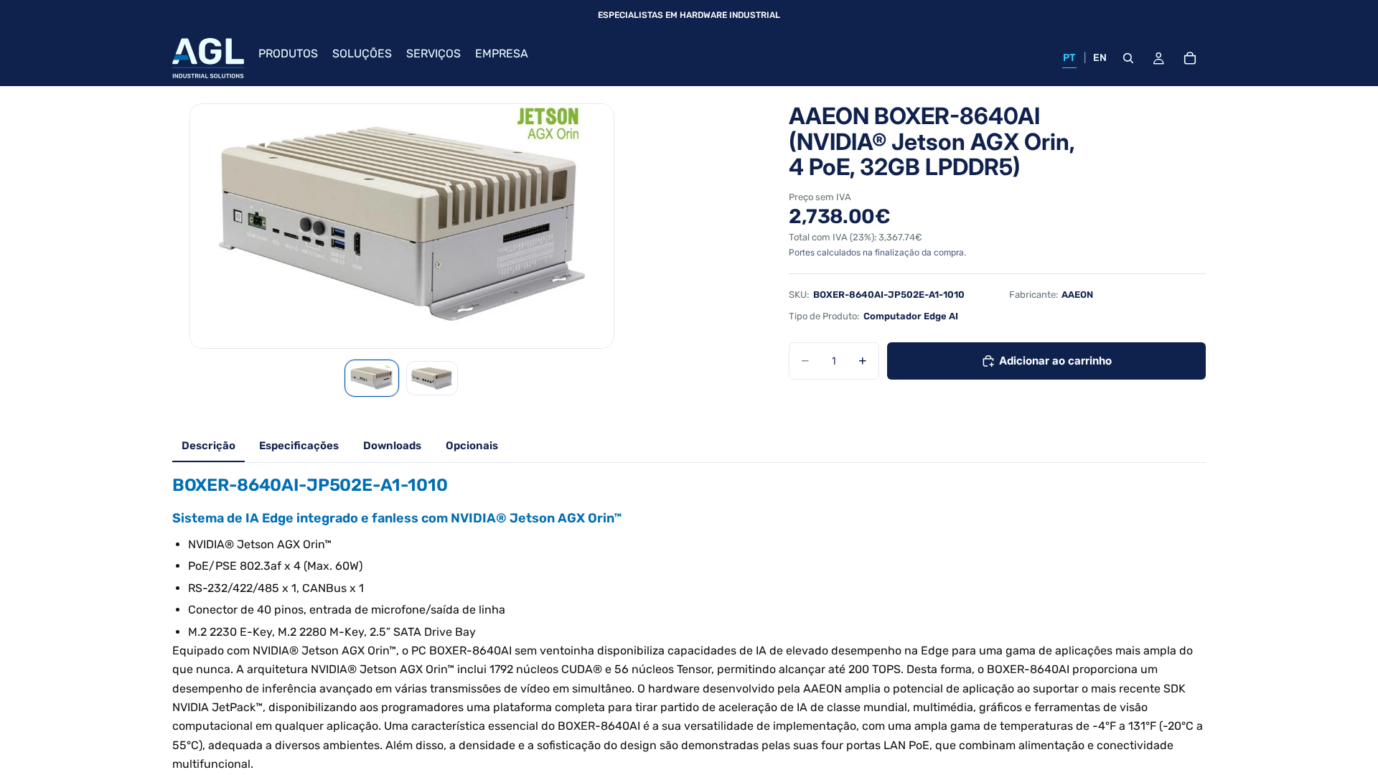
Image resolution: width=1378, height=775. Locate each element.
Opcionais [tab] (472, 445)
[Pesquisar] (1128, 58)
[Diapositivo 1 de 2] (372, 378)
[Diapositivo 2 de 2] (432, 378)
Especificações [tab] (299, 445)
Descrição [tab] (208, 445)
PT (1069, 58)
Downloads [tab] (392, 445)
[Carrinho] (1190, 58)
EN (1100, 58)
